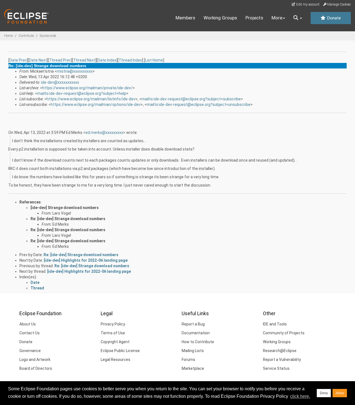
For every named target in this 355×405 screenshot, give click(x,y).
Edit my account (307, 4)
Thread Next (84, 60)
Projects (254, 18)
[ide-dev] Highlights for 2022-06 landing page (86, 260)
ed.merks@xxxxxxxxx (104, 132)
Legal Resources (115, 359)
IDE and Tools (275, 324)
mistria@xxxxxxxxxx (75, 71)
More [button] (277, 18)
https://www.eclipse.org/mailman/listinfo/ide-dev (91, 99)
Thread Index (130, 60)
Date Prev (18, 60)
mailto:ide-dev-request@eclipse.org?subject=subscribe (191, 99)
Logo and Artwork (34, 359)
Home (8, 36)
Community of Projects (284, 333)
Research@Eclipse (279, 350)
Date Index (107, 60)
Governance (30, 350)
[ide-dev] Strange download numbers (65, 207)
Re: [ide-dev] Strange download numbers (68, 218)
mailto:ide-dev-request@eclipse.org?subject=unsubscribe (198, 104)
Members (185, 18)
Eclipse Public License (120, 350)
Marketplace (193, 368)
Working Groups (220, 18)
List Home (154, 60)
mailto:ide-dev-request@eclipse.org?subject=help (81, 93)
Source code (48, 36)
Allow (340, 393)
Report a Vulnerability (282, 359)
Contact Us (29, 333)
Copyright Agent (115, 342)
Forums (188, 359)
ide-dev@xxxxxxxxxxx (60, 82)
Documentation (196, 333)
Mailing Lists (193, 350)
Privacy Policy (113, 324)
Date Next (38, 60)
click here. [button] (300, 396)
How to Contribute (198, 342)
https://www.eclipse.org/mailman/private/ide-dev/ (87, 88)
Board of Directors (35, 368)
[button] (297, 18)
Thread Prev (60, 60)
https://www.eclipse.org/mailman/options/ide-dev (96, 104)
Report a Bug (193, 324)
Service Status (276, 368)
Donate (333, 18)
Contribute (26, 36)
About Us (27, 324)
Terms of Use (113, 333)
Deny (324, 393)
